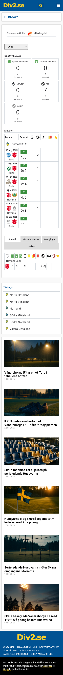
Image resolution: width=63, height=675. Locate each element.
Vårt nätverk (10, 650)
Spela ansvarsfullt (42, 654)
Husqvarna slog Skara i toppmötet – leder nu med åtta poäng (29, 520)
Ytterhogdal (40, 33)
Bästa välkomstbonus (16, 654)
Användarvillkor (27, 647)
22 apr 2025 (11, 217)
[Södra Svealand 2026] (31, 322)
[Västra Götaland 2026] (31, 328)
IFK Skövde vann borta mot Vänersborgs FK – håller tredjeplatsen (30, 423)
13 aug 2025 (11, 150)
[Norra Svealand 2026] (31, 301)
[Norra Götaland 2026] (31, 295)
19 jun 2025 (11, 177)
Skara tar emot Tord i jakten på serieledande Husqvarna (25, 471)
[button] (41, 5)
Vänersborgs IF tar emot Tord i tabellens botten (25, 374)
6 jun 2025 (11, 190)
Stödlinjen (8, 670)
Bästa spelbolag (29, 650)
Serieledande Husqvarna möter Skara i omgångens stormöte (30, 569)
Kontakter (9, 647)
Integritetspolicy (49, 647)
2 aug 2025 (11, 163)
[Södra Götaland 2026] (31, 315)
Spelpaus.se (46, 666)
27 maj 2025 (11, 203)
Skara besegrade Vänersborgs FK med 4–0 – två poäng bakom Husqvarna (30, 618)
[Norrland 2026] (31, 308)
